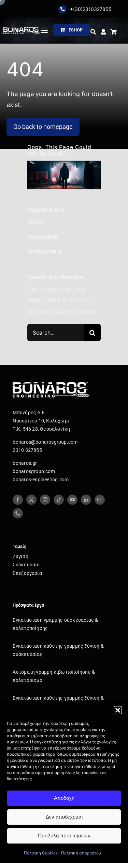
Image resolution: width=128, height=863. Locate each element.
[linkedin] (86, 500)
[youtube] (72, 500)
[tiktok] (59, 500)
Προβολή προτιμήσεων (64, 835)
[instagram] (45, 500)
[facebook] (18, 500)
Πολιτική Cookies (41, 852)
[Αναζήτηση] (93, 32)
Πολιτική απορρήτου (81, 852)
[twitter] (31, 500)
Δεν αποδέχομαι (64, 817)
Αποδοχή (64, 798)
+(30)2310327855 (91, 9)
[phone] (18, 513)
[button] (117, 710)
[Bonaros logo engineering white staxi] (21, 29)
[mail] (100, 500)
